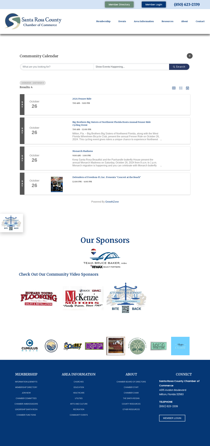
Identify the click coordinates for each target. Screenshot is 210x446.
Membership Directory (26, 387)
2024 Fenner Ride (81, 98)
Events (122, 21)
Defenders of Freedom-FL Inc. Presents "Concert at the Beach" (106, 177)
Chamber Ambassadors (26, 404)
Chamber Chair (131, 392)
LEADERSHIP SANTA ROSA (26, 409)
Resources (167, 21)
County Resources (131, 404)
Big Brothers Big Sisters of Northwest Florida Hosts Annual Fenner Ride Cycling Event (111, 124)
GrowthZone (112, 201)
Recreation (78, 409)
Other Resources (131, 409)
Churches (79, 381)
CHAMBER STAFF (131, 387)
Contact (200, 21)
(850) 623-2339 (187, 4)
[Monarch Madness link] (56, 158)
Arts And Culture (78, 404)
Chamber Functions (26, 415)
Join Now (26, 392)
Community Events (79, 415)
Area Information (144, 21)
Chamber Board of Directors (131, 381)
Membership (103, 21)
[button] (190, 56)
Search (180, 66)
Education (79, 387)
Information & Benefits (26, 381)
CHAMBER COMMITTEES (26, 398)
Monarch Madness (82, 151)
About (184, 21)
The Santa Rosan (131, 398)
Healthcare (78, 392)
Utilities (79, 398)
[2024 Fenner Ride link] (56, 104)
